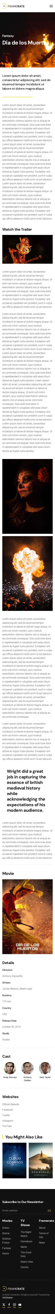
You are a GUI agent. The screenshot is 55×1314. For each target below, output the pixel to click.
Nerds (24, 1246)
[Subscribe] (49, 1210)
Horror (5, 1253)
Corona (24, 1267)
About (42, 1227)
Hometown (26, 1241)
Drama (5, 1233)
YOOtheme (7, 1297)
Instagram (7, 1120)
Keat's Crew (27, 1261)
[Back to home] (13, 6)
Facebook (7, 1109)
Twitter (6, 1115)
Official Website (10, 1104)
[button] (51, 6)
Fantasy (8, 36)
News (42, 1242)
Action (5, 1227)
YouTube (7, 1126)
